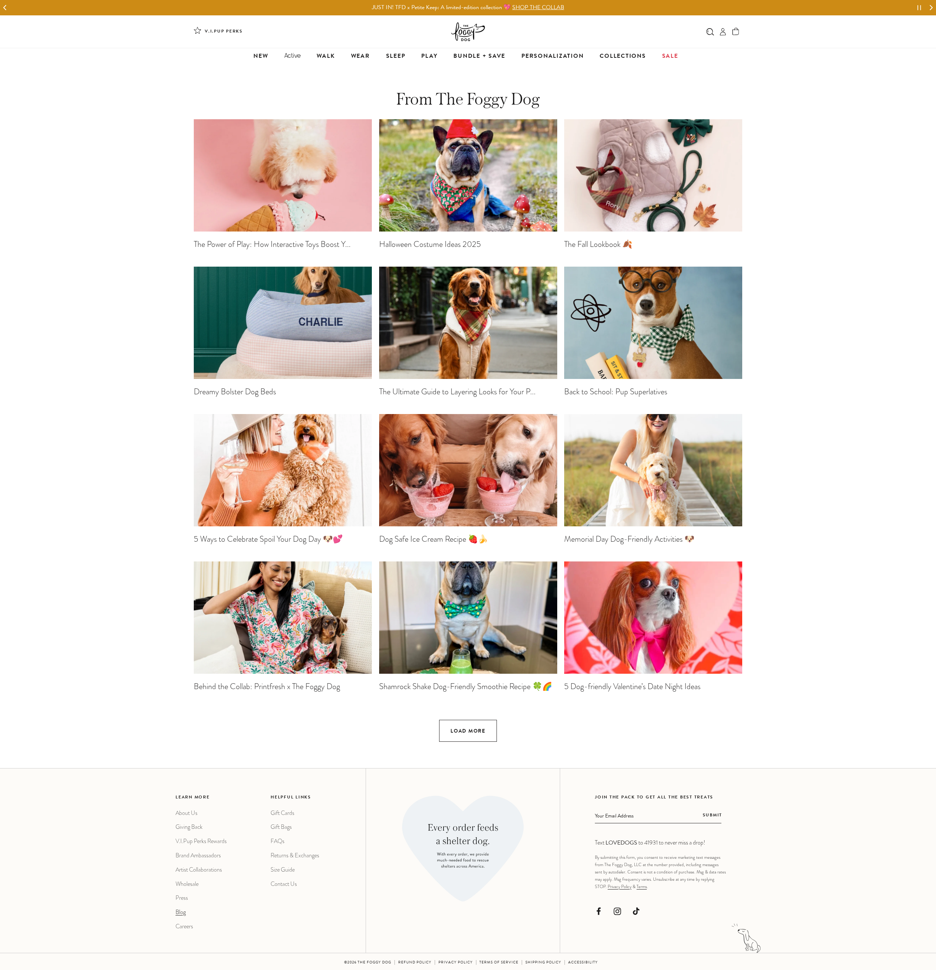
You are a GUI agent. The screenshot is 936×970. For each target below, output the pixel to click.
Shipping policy (543, 963)
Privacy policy (455, 963)
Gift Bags (281, 827)
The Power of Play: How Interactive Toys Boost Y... (272, 244)
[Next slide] (931, 8)
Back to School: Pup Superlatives (615, 391)
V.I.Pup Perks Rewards (201, 841)
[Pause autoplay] (919, 8)
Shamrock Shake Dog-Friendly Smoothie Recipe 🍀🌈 (465, 686)
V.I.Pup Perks (224, 32)
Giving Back (189, 827)
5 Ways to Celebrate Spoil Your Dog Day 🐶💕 (268, 539)
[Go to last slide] (5, 8)
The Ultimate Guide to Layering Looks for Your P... (457, 391)
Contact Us (284, 884)
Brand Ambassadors (198, 855)
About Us (186, 813)
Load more (468, 731)
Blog (181, 912)
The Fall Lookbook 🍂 (598, 244)
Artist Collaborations (199, 869)
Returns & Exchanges (295, 855)
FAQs (277, 841)
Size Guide (283, 869)
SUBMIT (712, 815)
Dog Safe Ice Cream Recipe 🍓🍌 (433, 539)
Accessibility (583, 963)
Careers (184, 926)
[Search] (710, 31)
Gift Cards (282, 813)
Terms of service (498, 963)
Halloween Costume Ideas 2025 (430, 244)
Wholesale (187, 884)
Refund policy (414, 963)
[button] (735, 31)
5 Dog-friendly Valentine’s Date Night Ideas (632, 686)
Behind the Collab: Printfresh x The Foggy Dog (267, 686)
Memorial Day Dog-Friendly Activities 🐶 (629, 539)
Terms (642, 886)
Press (182, 898)
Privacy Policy (619, 886)
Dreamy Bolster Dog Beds (235, 391)
